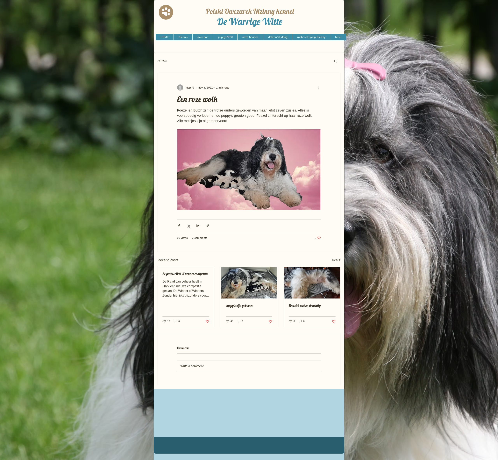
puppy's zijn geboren (239, 305)
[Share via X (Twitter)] (188, 226)
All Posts (162, 60)
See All (336, 259)
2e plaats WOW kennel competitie (185, 274)
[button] (335, 60)
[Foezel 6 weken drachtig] (312, 282)
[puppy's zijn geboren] (249, 282)
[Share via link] (207, 226)
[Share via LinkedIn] (198, 226)
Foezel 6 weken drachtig (305, 305)
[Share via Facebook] (179, 226)
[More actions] (318, 87)
